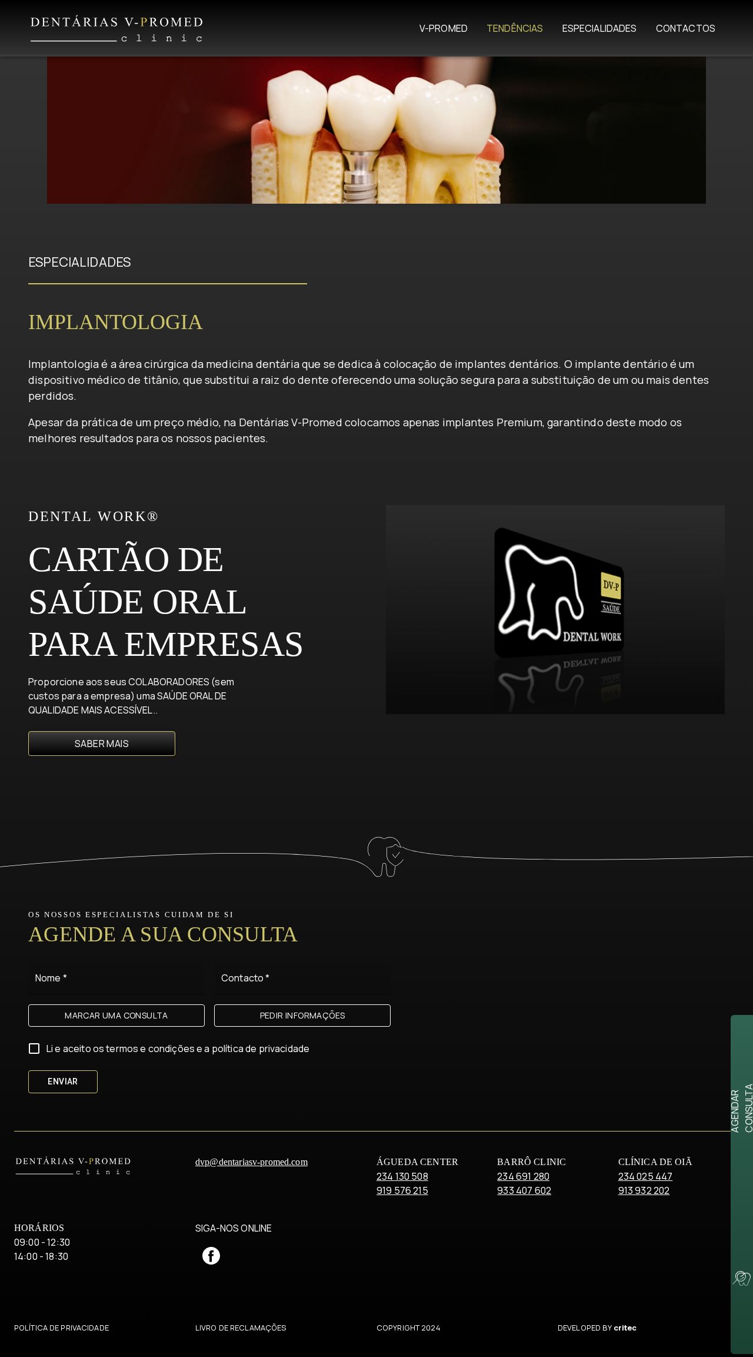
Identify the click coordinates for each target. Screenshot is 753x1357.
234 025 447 (645, 1176)
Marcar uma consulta (116, 1015)
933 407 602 (524, 1190)
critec (625, 1327)
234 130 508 (402, 1176)
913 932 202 (644, 1190)
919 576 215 (402, 1190)
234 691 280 (523, 1176)
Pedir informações (302, 1015)
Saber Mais (102, 743)
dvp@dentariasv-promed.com (251, 1162)
